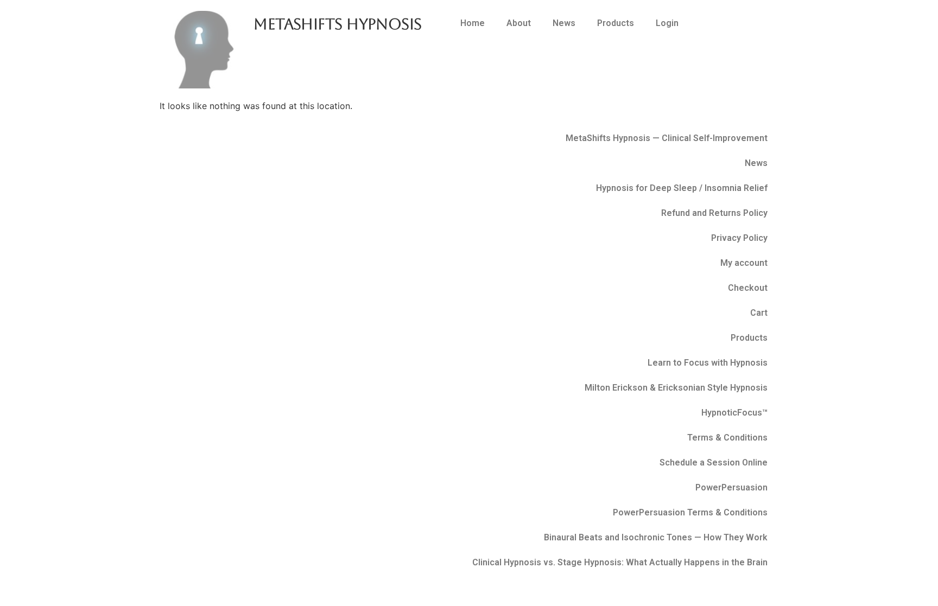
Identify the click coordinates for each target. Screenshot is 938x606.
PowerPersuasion (731, 487)
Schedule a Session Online (714, 462)
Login (667, 23)
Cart (759, 313)
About (518, 23)
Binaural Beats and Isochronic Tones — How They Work (656, 537)
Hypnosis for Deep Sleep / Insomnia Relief (682, 188)
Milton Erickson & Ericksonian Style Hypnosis (676, 387)
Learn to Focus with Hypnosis (708, 363)
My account (744, 263)
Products (615, 23)
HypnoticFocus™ (734, 412)
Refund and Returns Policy (714, 213)
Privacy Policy (739, 238)
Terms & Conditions (727, 437)
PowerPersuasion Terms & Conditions (690, 512)
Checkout (748, 288)
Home (472, 23)
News (564, 23)
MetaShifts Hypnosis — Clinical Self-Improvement (667, 138)
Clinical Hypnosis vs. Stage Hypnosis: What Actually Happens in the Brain (620, 562)
